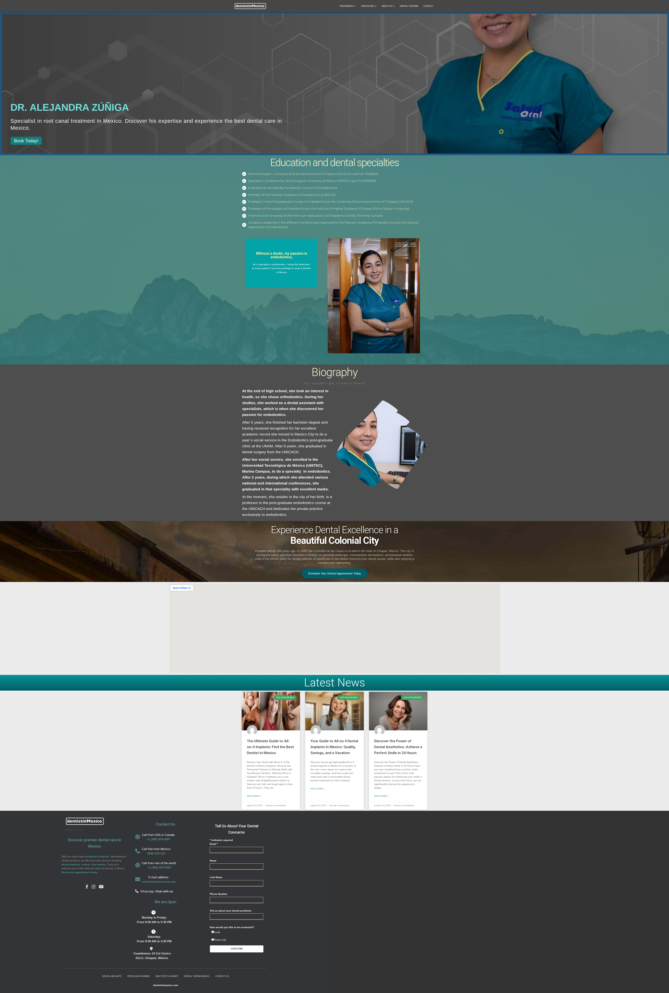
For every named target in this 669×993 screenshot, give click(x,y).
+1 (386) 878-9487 (158, 839)
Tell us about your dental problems (230, 910)
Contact (428, 6)
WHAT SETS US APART (167, 976)
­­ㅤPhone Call (220, 939)
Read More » (254, 796)
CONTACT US (222, 976)
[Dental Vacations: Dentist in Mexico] (250, 6)
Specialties (368, 6)
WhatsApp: (147, 891)
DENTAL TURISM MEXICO (196, 976)
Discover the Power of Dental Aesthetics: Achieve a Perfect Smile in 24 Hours (398, 747)
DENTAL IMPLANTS (111, 976)
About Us (387, 6)
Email (214, 843)
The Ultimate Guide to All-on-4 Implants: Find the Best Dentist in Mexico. (270, 747)
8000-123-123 (156, 853)
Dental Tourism (409, 6)
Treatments (347, 6)
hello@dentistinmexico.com (159, 881)
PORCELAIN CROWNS (138, 976)
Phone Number (218, 894)
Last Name (216, 877)
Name (213, 860)
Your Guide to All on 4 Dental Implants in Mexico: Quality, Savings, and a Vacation (334, 747)
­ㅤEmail (217, 932)
